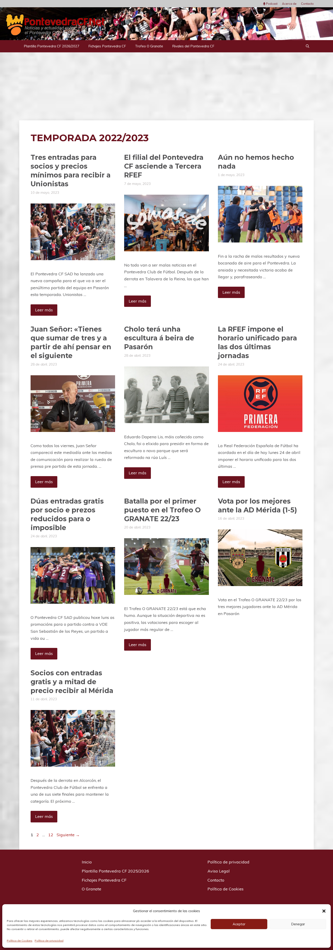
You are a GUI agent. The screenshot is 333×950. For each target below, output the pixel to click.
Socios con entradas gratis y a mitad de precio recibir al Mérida (72, 682)
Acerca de (289, 3)
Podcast (271, 3)
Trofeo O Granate (149, 46)
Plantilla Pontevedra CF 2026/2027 (51, 46)
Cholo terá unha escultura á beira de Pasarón (159, 338)
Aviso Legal (219, 871)
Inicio (87, 862)
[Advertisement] (166, 86)
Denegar (298, 924)
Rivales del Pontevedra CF (193, 46)
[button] (324, 911)
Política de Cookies (19, 940)
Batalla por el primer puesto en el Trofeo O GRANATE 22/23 (162, 510)
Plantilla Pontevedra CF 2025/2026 (115, 871)
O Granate (91, 889)
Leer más (44, 310)
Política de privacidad (49, 940)
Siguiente (68, 834)
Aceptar (239, 924)
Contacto (307, 3)
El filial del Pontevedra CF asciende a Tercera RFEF (163, 166)
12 (51, 834)
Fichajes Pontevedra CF (107, 46)
